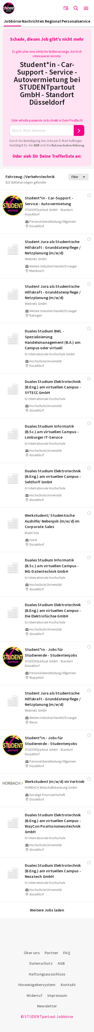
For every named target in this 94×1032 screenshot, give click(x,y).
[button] (86, 8)
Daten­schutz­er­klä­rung (67, 145)
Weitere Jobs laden (47, 909)
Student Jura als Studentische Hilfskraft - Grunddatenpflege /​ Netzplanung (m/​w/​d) (53, 247)
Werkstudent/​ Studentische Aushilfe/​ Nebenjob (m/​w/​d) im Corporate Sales (52, 521)
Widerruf (34, 995)
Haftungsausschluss (47, 974)
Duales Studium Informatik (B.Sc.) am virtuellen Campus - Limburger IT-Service (52, 432)
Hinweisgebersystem (37, 984)
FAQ (66, 952)
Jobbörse (12, 21)
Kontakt (68, 984)
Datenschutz (41, 963)
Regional (53, 21)
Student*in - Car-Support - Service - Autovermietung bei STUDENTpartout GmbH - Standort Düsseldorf (47, 83)
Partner (51, 952)
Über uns (32, 952)
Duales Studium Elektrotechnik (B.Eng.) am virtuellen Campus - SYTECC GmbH (53, 387)
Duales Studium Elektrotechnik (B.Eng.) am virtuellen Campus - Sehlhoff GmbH (53, 476)
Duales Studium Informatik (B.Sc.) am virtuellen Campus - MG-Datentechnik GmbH (52, 565)
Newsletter (47, 1005)
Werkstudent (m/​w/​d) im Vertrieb (54, 781)
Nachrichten (33, 21)
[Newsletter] (66, 8)
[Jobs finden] (76, 8)
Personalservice (76, 21)
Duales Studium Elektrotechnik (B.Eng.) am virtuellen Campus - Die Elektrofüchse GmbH (53, 610)
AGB (37, 145)
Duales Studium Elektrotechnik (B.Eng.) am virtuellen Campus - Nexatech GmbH (53, 871)
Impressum (57, 995)
